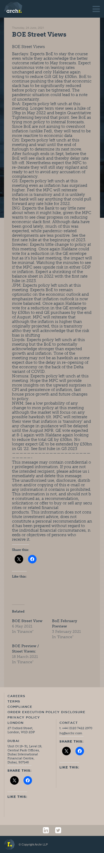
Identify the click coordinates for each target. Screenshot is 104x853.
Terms (13, 701)
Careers (16, 696)
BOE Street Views (39, 34)
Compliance (19, 707)
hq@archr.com (70, 733)
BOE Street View (27, 621)
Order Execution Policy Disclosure (46, 712)
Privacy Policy (23, 717)
